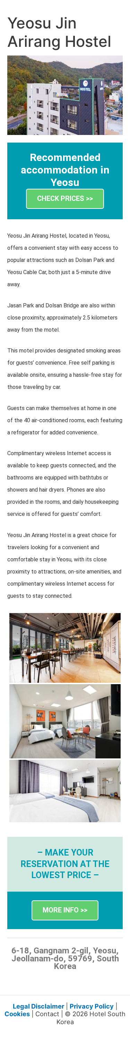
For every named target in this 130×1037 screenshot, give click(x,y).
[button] (65, 199)
